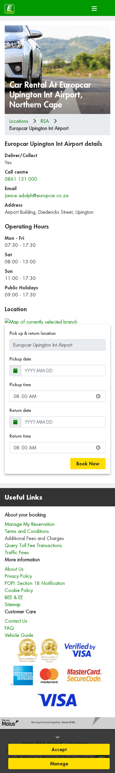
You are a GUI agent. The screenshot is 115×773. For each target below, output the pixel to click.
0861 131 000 (21, 179)
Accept (59, 749)
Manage (59, 763)
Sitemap (13, 604)
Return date (20, 410)
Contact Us (16, 621)
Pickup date (20, 359)
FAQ (9, 628)
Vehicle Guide (19, 635)
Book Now (87, 463)
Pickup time (20, 384)
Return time (20, 436)
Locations (18, 121)
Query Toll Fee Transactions (33, 545)
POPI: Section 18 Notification (35, 583)
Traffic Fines (17, 552)
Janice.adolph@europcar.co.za (36, 195)
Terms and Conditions (27, 531)
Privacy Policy (18, 576)
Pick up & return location (32, 333)
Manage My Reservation (30, 524)
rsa (45, 121)
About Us (14, 569)
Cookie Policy (19, 590)
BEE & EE (14, 597)
